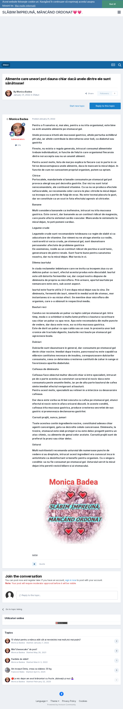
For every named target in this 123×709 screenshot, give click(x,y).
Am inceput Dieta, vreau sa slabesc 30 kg (31, 669)
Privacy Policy (69, 701)
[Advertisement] (61, 39)
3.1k (19, 145)
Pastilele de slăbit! (19, 659)
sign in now (70, 580)
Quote (42, 564)
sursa (35, 555)
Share (90, 93)
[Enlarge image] (75, 510)
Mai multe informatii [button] (25, 5)
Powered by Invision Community (61, 704)
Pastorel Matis (17, 672)
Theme (54, 701)
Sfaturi (36, 95)
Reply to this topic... (31, 595)
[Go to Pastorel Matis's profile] (7, 670)
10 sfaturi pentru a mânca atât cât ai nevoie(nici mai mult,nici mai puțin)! (46, 639)
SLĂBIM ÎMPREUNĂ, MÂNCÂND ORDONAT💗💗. (42, 12)
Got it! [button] (112, 4)
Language (41, 701)
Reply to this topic (105, 106)
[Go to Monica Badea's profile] (8, 93)
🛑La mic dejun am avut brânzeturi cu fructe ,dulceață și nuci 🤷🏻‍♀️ (42, 678)
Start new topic (77, 106)
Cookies (83, 701)
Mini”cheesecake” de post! (24, 649)
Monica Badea (24, 91)
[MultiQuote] (34, 564)
